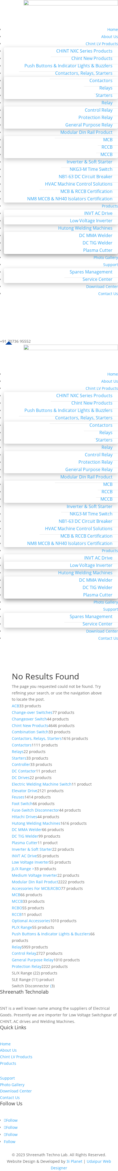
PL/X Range (22, 927)
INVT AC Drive (98, 213)
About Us (109, 36)
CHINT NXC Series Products (84, 51)
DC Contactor (24, 771)
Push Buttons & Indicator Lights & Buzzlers (68, 66)
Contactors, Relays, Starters (84, 73)
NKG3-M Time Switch (91, 169)
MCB (108, 140)
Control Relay (99, 110)
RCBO (17, 907)
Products (110, 206)
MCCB (106, 154)
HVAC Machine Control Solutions (79, 184)
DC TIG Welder (98, 243)
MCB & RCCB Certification (86, 191)
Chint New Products (92, 58)
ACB (15, 705)
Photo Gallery (106, 257)
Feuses (18, 797)
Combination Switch (30, 731)
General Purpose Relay (89, 125)
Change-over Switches (32, 712)
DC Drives (21, 777)
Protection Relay (95, 117)
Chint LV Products (102, 43)
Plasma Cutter (98, 250)
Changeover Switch (29, 719)
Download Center (102, 286)
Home (112, 29)
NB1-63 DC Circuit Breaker (86, 177)
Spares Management (91, 272)
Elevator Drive (24, 790)
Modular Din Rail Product (86, 132)
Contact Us (108, 293)
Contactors (101, 80)
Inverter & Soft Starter (90, 162)
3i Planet (74, 1161)
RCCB (107, 147)
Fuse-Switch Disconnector (35, 810)
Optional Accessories (31, 920)
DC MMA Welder (96, 235)
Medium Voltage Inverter (34, 875)
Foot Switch (22, 803)
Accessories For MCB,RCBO (36, 888)
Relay (107, 103)
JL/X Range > (23, 868)
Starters (104, 95)
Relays (106, 88)
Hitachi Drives (24, 816)
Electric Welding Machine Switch (42, 784)
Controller (21, 764)
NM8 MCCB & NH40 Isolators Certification (70, 199)
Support (110, 264)
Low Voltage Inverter (91, 221)
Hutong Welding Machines (85, 228)
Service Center (98, 279)
